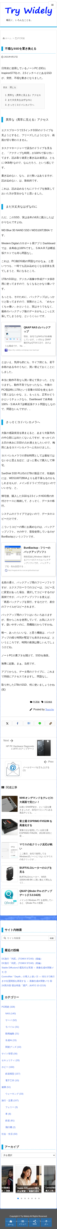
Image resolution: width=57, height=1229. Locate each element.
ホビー (8, 1067)
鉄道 (10, 1120)
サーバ (11, 1020)
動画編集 (12, 1033)
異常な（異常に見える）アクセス (23, 95)
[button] (7, 1179)
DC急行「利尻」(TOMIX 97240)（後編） (22, 958)
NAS (10, 1013)
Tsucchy (49, 709)
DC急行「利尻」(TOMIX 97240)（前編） (22, 963)
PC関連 (21, 38)
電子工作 (12, 1080)
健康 (6, 1087)
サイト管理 (9, 1053)
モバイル (12, 1027)
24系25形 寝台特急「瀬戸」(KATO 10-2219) (24, 985)
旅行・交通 (10, 1100)
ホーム (8, 38)
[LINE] (39, 723)
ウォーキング (14, 1093)
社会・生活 (9, 1134)
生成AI (11, 1040)
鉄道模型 (12, 1073)
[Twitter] (7, 723)
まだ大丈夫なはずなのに (18, 100)
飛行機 (10, 1127)
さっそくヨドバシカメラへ (19, 105)
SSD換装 (48, 702)
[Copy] (50, 723)
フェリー (11, 1107)
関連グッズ (13, 1047)
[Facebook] (18, 723)
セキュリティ (11, 1060)
